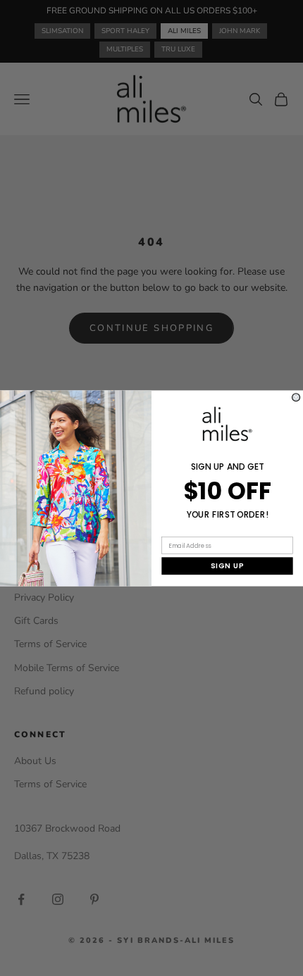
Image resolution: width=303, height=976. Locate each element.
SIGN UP (227, 565)
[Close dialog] (296, 397)
